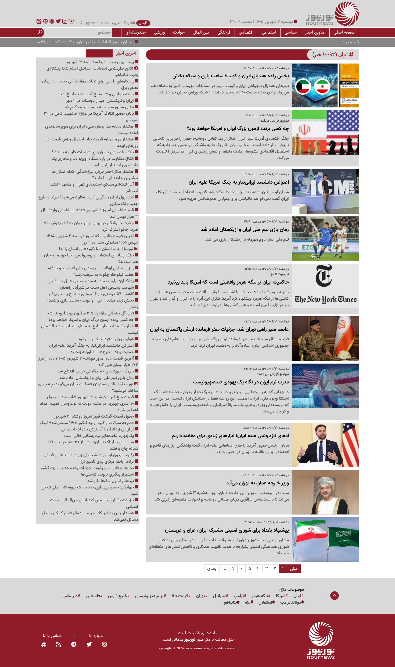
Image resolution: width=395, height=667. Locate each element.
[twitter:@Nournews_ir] (89, 645)
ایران (297, 596)
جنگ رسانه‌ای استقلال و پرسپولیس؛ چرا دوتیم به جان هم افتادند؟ (91, 258)
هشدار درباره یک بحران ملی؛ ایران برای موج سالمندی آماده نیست (91, 129)
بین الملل (201, 32)
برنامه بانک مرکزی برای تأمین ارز (108, 461)
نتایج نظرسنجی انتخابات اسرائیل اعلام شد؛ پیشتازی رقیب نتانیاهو (92, 71)
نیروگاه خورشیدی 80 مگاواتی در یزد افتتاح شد (96, 371)
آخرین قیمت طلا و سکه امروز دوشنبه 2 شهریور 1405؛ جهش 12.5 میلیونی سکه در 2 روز (91, 239)
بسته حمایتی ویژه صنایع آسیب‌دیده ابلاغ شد (97, 94)
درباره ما (96, 636)
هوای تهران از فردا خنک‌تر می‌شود (106, 339)
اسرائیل (219, 596)
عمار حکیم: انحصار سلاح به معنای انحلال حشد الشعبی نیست (89, 329)
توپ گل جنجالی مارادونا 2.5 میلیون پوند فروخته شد (91, 313)
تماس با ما (52, 636)
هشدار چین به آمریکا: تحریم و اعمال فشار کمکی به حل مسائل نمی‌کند (90, 516)
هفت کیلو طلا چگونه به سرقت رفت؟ (104, 274)
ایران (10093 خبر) (331, 54)
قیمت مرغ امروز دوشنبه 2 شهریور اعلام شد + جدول (91, 397)
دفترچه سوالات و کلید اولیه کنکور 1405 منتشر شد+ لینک (87, 422)
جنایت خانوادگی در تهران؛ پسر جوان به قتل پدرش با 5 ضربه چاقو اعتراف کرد (91, 226)
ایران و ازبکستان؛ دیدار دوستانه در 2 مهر (100, 100)
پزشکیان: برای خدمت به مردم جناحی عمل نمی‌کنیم (92, 281)
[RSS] (58, 645)
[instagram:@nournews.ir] (104, 645)
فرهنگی (224, 32)
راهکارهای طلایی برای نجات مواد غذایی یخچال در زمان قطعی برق (90, 84)
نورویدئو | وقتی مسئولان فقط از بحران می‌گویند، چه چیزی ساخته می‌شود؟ (88, 387)
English (129, 23)
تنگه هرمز (260, 596)
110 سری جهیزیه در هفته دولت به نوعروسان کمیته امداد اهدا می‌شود (89, 407)
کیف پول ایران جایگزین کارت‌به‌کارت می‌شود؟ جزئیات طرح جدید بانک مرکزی (88, 200)
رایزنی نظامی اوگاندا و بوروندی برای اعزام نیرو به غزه (91, 268)
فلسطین (93, 596)
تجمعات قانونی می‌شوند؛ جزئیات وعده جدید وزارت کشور (87, 468)
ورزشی (159, 32)
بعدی (211, 568)
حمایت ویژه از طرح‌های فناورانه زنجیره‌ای (100, 352)
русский (92, 23)
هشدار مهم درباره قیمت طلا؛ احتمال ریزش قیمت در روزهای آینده (92, 142)
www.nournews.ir (197, 648)
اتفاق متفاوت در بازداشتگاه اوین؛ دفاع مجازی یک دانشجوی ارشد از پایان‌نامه (94, 162)
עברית (105, 23)
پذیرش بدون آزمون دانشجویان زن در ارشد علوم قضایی (89, 455)
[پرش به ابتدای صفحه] (334, 596)
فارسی (143, 23)
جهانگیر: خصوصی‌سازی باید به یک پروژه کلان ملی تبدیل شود (90, 490)
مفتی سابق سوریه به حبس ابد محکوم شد (99, 107)
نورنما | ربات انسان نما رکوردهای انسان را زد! (96, 248)
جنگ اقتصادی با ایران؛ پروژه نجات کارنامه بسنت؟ (93, 152)
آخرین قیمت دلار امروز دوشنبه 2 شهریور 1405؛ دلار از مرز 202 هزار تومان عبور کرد (88, 361)
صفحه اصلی (344, 32)
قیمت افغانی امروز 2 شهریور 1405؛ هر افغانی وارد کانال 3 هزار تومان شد (89, 213)
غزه (247, 602)
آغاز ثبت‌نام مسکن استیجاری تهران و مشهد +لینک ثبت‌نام (94, 187)
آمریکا (280, 596)
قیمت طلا (180, 596)
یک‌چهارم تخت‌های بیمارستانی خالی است (99, 435)
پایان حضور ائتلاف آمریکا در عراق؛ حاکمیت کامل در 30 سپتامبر (92, 42)
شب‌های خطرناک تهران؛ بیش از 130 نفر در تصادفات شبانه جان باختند (92, 445)
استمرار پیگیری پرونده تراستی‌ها (108, 474)
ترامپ (239, 596)
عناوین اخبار (315, 32)
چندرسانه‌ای (135, 32)
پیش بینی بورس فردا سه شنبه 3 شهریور (100, 62)
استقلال (265, 602)
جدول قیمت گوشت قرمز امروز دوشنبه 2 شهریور (94, 416)
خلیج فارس (117, 596)
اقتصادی (246, 32)
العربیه (116, 23)
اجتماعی (269, 32)
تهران (200, 596)
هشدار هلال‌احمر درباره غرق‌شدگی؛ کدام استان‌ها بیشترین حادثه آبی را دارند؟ (94, 175)
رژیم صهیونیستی (149, 596)
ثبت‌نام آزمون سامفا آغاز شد (111, 480)
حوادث (179, 32)
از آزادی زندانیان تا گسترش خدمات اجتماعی (98, 429)
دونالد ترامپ (290, 602)
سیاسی (291, 32)
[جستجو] (40, 32)
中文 (79, 23)
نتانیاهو (230, 602)
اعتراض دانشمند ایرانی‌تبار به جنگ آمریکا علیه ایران (92, 345)
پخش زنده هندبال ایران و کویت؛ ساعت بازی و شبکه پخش (92, 303)
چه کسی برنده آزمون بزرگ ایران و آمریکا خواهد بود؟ (91, 319)
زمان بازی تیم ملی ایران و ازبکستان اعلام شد (97, 377)
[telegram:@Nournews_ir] (73, 645)
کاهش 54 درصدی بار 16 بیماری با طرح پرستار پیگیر (91, 294)
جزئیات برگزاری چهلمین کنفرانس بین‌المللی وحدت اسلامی (94, 503)
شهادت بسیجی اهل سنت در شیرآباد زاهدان (97, 287)
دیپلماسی (70, 596)
